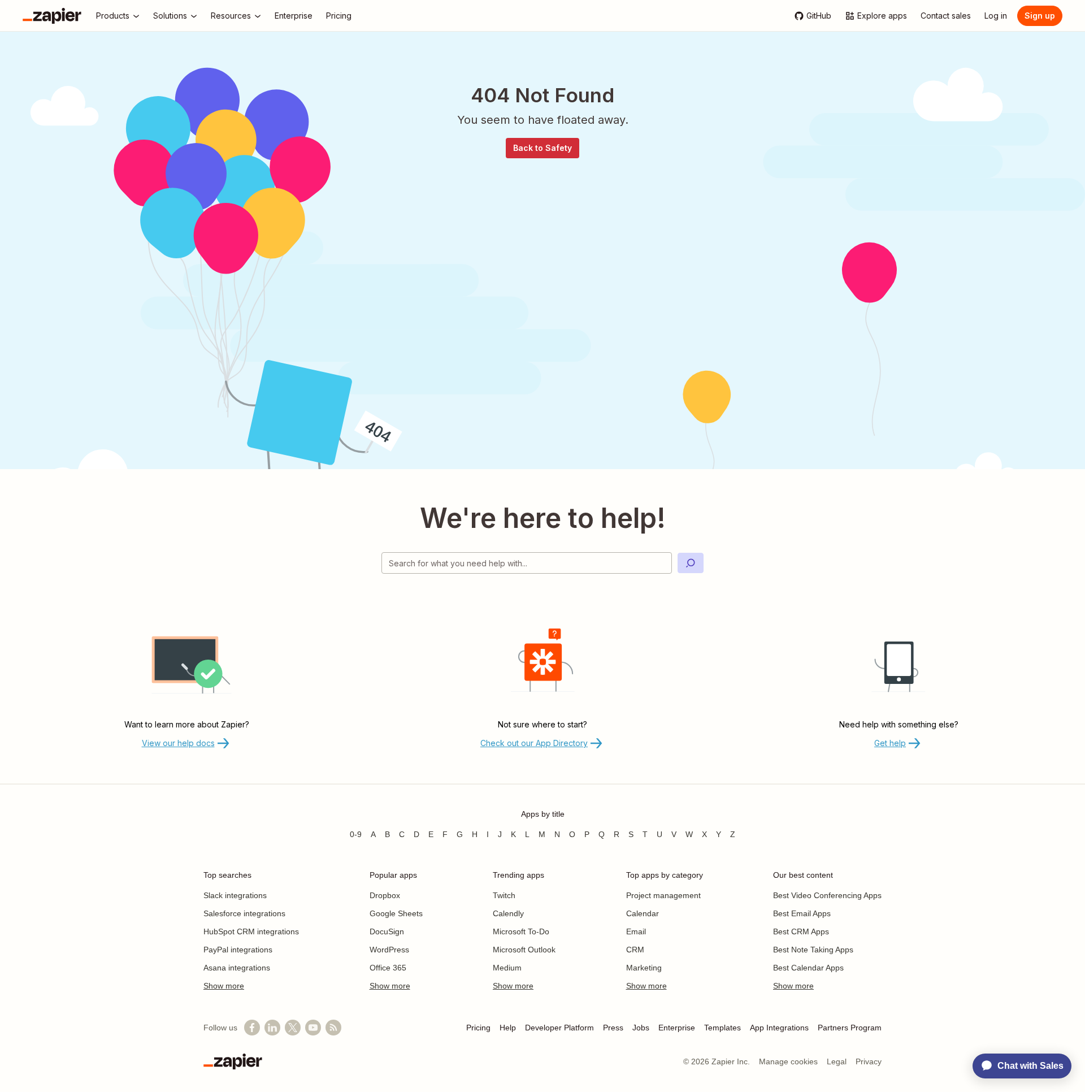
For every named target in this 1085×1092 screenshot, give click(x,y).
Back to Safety (542, 148)
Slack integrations (235, 895)
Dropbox (385, 895)
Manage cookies (788, 1061)
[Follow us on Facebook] (252, 1027)
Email (636, 931)
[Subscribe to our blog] (333, 1027)
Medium (507, 967)
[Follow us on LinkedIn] (272, 1027)
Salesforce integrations (244, 913)
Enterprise (676, 1027)
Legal (837, 1061)
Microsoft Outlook (524, 949)
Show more (223, 985)
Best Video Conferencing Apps (827, 895)
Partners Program (850, 1027)
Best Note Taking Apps (813, 949)
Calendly (508, 913)
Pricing (478, 1027)
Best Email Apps (802, 913)
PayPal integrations (237, 949)
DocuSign (387, 931)
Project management (663, 895)
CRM (635, 949)
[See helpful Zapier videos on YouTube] (313, 1027)
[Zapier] (52, 16)
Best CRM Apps (801, 931)
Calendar (642, 913)
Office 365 (388, 967)
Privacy (869, 1061)
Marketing (644, 967)
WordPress (389, 949)
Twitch (504, 895)
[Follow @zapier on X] (293, 1027)
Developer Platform (559, 1027)
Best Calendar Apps (808, 967)
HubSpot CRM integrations (251, 931)
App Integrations (779, 1027)
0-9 (356, 834)
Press (613, 1027)
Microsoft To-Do (521, 931)
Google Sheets (396, 913)
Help (508, 1027)
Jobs (640, 1027)
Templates (722, 1027)
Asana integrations (236, 967)
